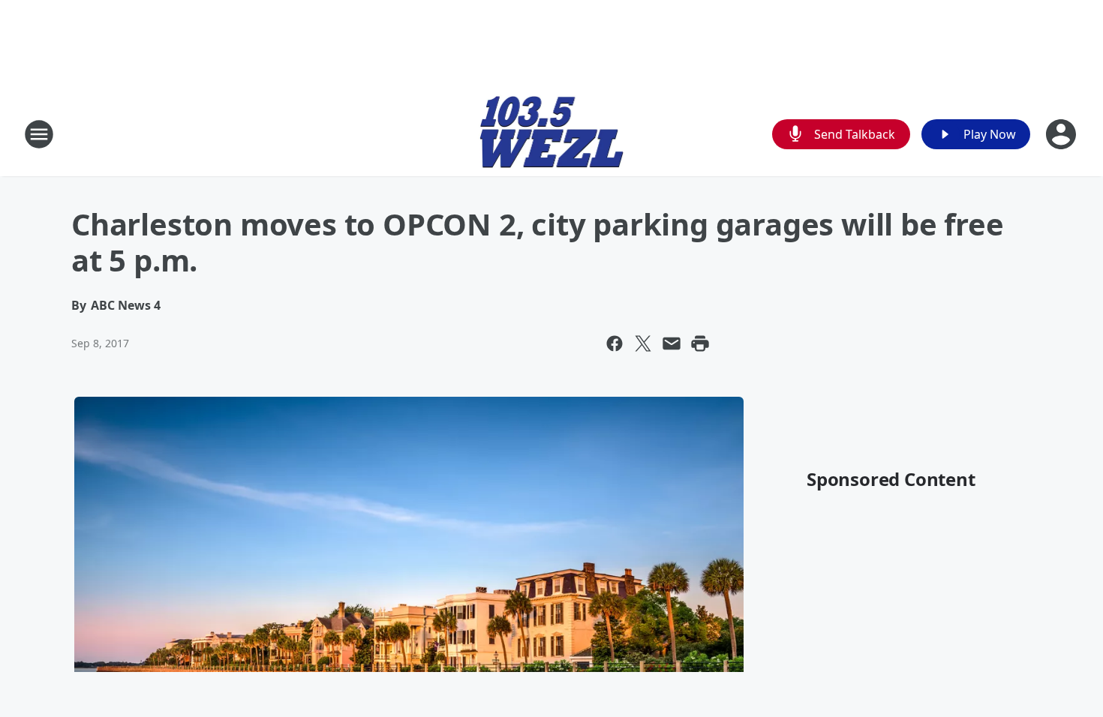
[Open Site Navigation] (39, 134)
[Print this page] (700, 343)
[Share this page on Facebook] (614, 343)
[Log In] (1062, 134)
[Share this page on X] (643, 343)
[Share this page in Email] (671, 343)
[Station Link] (552, 133)
